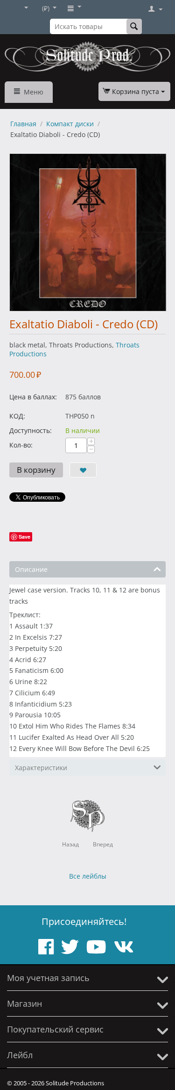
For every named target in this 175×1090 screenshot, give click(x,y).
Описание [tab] (31, 569)
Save (24, 536)
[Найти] (134, 26)
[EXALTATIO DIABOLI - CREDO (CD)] (88, 232)
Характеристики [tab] (41, 767)
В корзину (36, 469)
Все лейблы (87, 876)
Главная (23, 123)
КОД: (17, 415)
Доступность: (30, 430)
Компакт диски (70, 123)
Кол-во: (21, 444)
